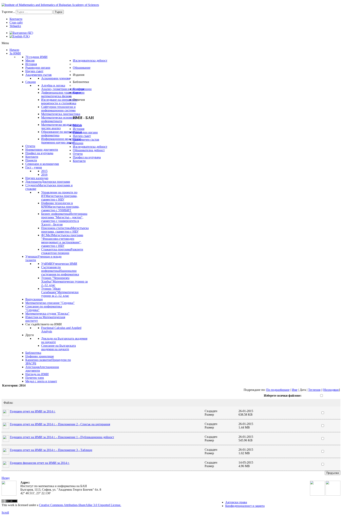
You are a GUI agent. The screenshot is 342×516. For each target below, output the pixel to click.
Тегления (314, 389)
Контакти (16, 19)
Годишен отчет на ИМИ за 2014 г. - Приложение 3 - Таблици (51, 450)
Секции (78, 143)
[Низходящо (331, 389)
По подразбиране (278, 389)
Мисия (77, 125)
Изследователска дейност (90, 146)
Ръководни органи (85, 132)
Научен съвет (82, 136)
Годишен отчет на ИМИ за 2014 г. (32, 411)
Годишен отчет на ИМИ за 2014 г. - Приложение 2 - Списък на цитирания (60, 424)
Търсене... (8, 11)
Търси (58, 11)
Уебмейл (15, 26)
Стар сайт (16, 22)
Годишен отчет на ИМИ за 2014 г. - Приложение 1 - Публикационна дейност (62, 437)
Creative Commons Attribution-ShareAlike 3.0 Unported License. (80, 505)
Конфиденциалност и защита (245, 505)
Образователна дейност (89, 150)
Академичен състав (86, 139)
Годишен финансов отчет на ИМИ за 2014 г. (39, 463)
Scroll (5, 512)
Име (294, 389)
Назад (6, 478)
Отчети (78, 153)
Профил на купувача (87, 157)
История (78, 128)
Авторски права (236, 502)
